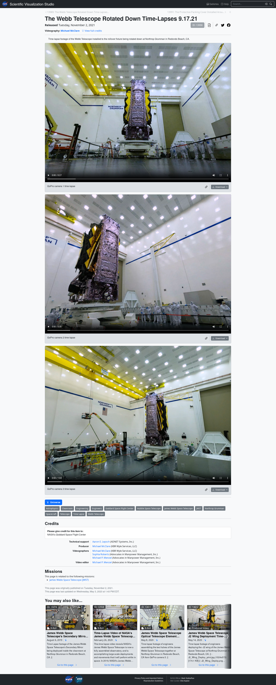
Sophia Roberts (101, 554)
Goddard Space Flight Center (119, 508)
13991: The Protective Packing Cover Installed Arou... (195, 12)
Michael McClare (70, 30)
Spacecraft (51, 514)
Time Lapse (78, 514)
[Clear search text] (265, 4)
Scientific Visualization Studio (32, 3)
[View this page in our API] (209, 25)
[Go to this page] (68, 617)
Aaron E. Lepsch (101, 541)
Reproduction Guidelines (153, 681)
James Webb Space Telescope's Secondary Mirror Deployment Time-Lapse (67, 634)
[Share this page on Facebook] (228, 25)
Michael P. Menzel (102, 557)
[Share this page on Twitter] (222, 25)
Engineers (97, 508)
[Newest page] (230, 12)
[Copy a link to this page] (216, 25)
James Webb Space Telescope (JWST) (69, 579)
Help (226, 4)
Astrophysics (52, 508)
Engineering (82, 508)
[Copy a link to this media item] (206, 187)
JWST (198, 508)
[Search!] (271, 4)
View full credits (93, 30)
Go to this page (65, 664)
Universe (55, 502)
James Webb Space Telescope (178, 508)
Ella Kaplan (184, 681)
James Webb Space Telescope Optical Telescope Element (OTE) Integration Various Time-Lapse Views (161, 634)
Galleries (214, 4)
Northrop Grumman (214, 508)
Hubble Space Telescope (149, 508)
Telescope (65, 514)
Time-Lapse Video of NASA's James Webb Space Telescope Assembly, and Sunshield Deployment (114, 634)
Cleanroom (67, 508)
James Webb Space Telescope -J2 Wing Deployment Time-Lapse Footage (209, 634)
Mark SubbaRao (187, 678)
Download (220, 187)
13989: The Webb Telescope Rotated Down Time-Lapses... (78, 12)
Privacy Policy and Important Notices (149, 678)
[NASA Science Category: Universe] (66, 640)
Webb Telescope (96, 514)
